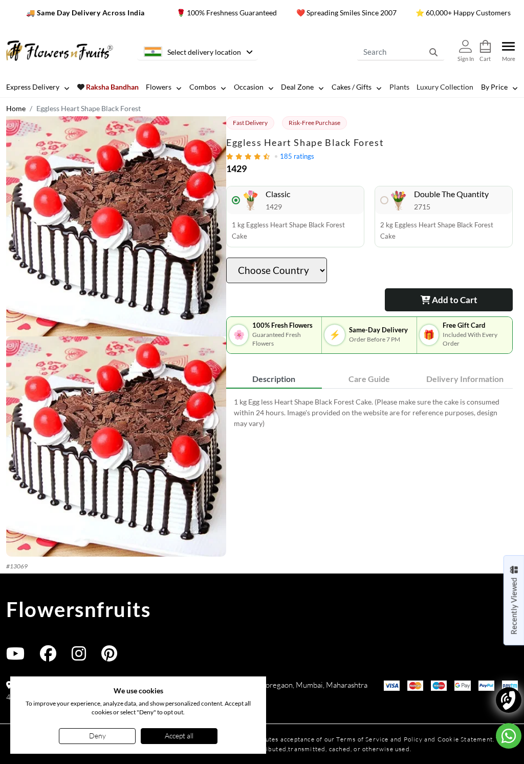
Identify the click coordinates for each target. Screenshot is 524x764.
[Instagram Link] (79, 656)
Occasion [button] (249, 86)
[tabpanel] (369, 412)
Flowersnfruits (78, 609)
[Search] (433, 51)
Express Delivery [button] (32, 86)
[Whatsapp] (508, 736)
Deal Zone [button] (297, 86)
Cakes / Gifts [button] (352, 86)
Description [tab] (273, 379)
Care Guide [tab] (369, 379)
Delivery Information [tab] (465, 379)
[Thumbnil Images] (116, 226)
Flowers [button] (158, 86)
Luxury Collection (445, 86)
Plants (399, 86)
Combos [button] (202, 86)
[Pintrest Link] (109, 656)
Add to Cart (453, 299)
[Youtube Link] (15, 656)
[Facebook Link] (48, 656)
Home (16, 108)
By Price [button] (494, 86)
